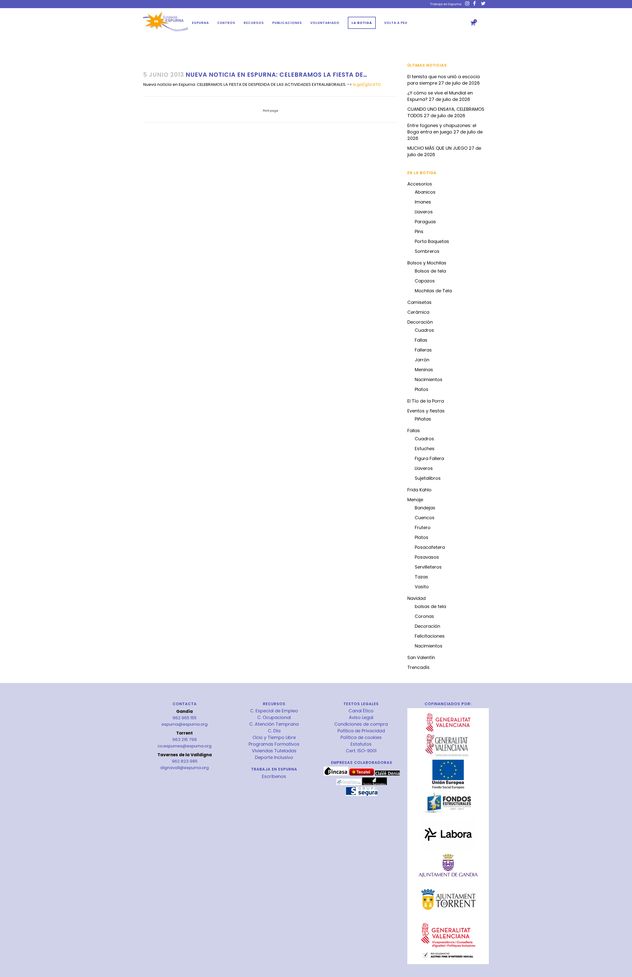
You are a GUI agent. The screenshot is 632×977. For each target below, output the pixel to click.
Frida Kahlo (419, 490)
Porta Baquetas (432, 241)
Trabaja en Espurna (445, 4)
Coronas (424, 616)
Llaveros (424, 212)
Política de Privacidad (361, 731)
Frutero (423, 527)
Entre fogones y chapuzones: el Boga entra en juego (441, 128)
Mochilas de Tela (433, 291)
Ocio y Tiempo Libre (274, 737)
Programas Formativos (274, 744)
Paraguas (425, 222)
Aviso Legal (361, 717)
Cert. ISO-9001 (361, 751)
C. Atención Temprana (274, 724)
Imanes (423, 202)
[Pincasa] (336, 774)
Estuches (424, 448)
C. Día (274, 731)
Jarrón (422, 360)
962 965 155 (185, 718)
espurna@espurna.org (184, 724)
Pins (419, 231)
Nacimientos (428, 379)
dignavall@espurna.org (184, 768)
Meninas (424, 370)
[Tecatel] (361, 774)
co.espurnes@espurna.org (185, 746)
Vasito (422, 587)
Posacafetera (430, 547)
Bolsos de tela (430, 271)
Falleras (423, 350)
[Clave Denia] (387, 774)
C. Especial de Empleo (274, 711)
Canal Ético (361, 711)
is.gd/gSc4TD (367, 84)
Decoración (420, 322)
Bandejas (425, 508)
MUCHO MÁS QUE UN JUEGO (437, 148)
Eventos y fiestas (426, 411)
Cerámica (418, 312)
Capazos (425, 281)
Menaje (415, 500)
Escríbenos (274, 776)
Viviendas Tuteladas (274, 751)
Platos (421, 389)
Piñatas (423, 419)
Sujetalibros (428, 478)
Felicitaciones (430, 636)
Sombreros (427, 251)
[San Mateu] (374, 783)
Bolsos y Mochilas (426, 263)
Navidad (416, 598)
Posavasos (427, 557)
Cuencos (424, 518)
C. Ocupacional (274, 717)
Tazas (421, 577)
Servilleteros (428, 567)
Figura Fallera (429, 458)
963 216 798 (184, 739)
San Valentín (421, 657)
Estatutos (361, 744)
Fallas (421, 340)
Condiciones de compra (361, 724)
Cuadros (424, 330)
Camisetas (419, 302)
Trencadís (418, 667)
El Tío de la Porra (425, 401)
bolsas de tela (430, 606)
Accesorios (419, 184)
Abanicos (425, 192)
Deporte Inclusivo (274, 757)
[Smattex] (348, 783)
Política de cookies (361, 737)
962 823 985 (185, 761)
